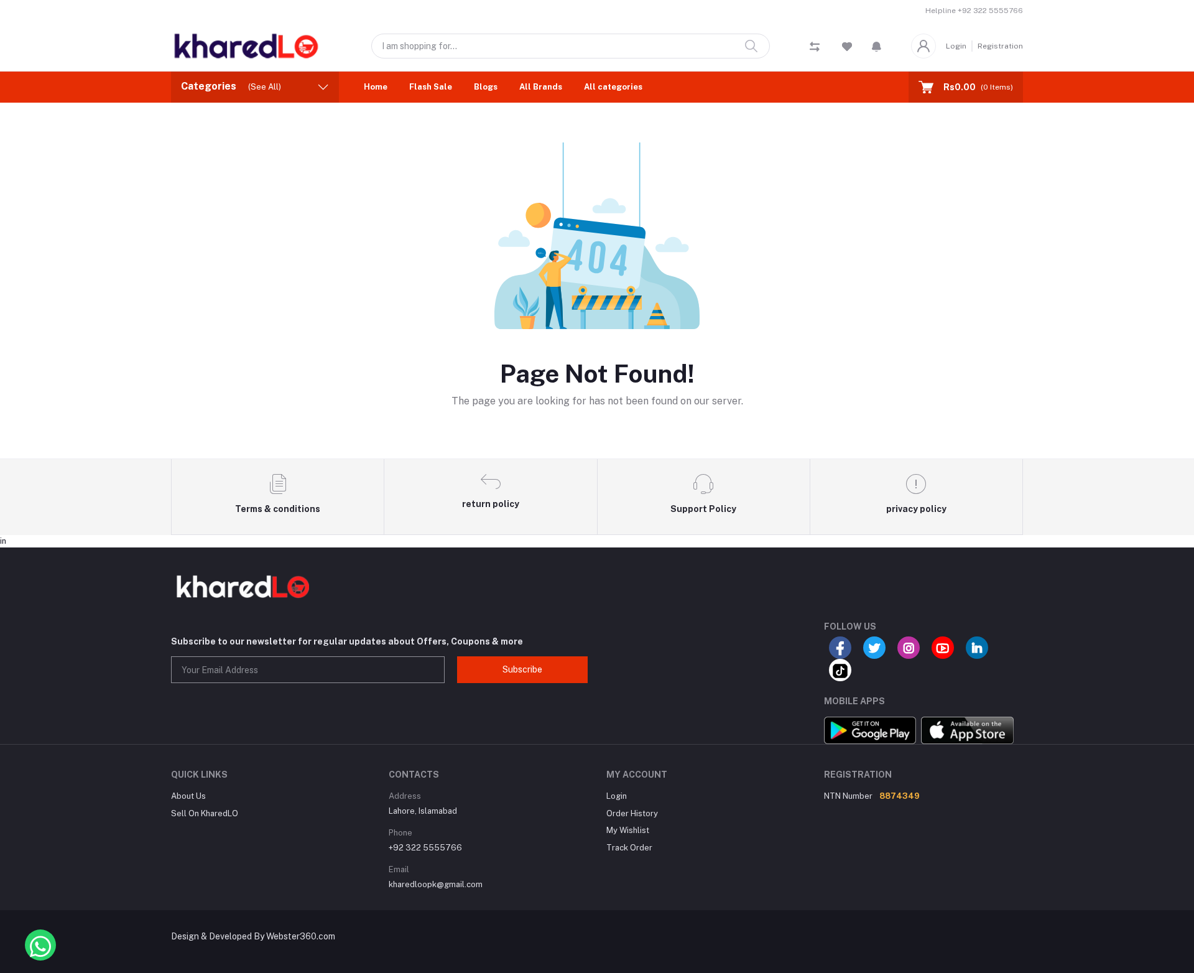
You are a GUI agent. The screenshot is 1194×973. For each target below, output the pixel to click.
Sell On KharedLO (204, 813)
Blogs (485, 86)
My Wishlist (627, 830)
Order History (632, 813)
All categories (613, 86)
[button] (876, 46)
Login (956, 46)
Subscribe (522, 669)
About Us (188, 796)
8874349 (899, 796)
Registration (1000, 46)
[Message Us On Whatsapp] (40, 945)
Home (375, 86)
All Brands (540, 86)
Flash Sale (430, 86)
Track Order (629, 847)
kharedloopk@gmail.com (436, 884)
